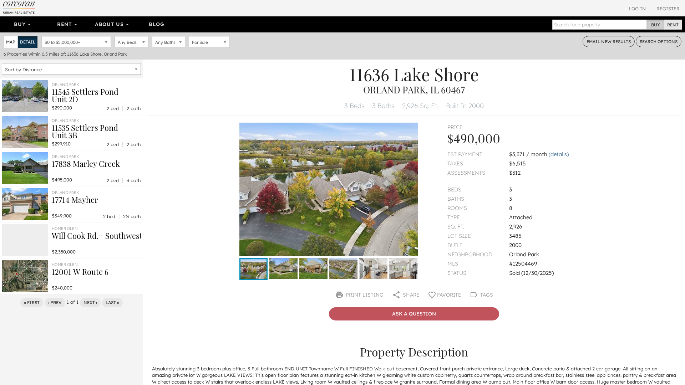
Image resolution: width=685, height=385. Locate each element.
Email (609, 41)
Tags (486, 295)
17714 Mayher (75, 199)
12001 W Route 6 (80, 271)
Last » (112, 302)
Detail (27, 42)
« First (32, 302)
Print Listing (364, 295)
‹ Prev (55, 302)
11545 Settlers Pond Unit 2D (85, 95)
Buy (20, 24)
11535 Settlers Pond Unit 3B (85, 131)
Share (410, 295)
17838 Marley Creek (86, 163)
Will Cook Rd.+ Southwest (97, 235)
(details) (559, 154)
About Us (110, 24)
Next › (90, 302)
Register (668, 8)
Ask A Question (414, 313)
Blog (156, 24)
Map (10, 42)
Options (659, 41)
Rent (65, 24)
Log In (637, 8)
